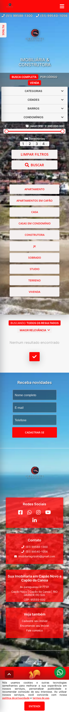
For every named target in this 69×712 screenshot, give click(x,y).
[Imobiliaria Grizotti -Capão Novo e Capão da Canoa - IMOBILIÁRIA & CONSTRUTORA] (34, 37)
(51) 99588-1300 (19, 15)
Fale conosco (34, 630)
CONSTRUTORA (34, 235)
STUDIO (34, 269)
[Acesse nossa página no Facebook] (20, 512)
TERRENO (34, 280)
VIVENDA (34, 292)
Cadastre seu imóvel (34, 621)
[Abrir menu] (62, 6)
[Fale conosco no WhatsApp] (29, 512)
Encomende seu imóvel (34, 625)
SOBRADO (34, 257)
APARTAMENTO (34, 189)
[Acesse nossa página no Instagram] (38, 512)
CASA (34, 212)
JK (34, 246)
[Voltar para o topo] (9, 674)
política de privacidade (16, 698)
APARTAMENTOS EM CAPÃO (34, 200)
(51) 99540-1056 (53, 15)
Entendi (34, 706)
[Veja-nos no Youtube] (48, 512)
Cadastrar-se (34, 432)
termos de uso (41, 698)
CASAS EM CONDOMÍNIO (35, 223)
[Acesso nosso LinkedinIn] (34, 520)
